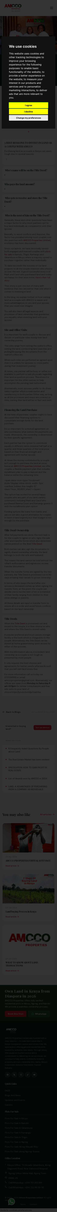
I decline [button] (28, 111)
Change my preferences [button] (28, 118)
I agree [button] (28, 105)
